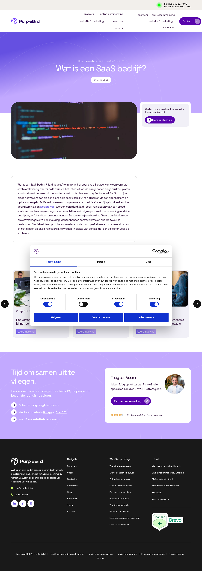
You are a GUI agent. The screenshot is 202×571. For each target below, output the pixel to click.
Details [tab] (101, 261)
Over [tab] (148, 261)
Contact (118, 28)
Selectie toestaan (101, 317)
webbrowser (48, 206)
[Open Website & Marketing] (174, 21)
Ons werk (88, 14)
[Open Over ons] (173, 27)
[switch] (83, 304)
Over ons (118, 21)
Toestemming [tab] (53, 261)
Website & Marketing (92, 21)
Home (81, 61)
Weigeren (56, 317)
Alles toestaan (146, 317)
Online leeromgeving (111, 14)
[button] (197, 304)
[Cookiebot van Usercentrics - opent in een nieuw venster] (155, 251)
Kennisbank (91, 61)
